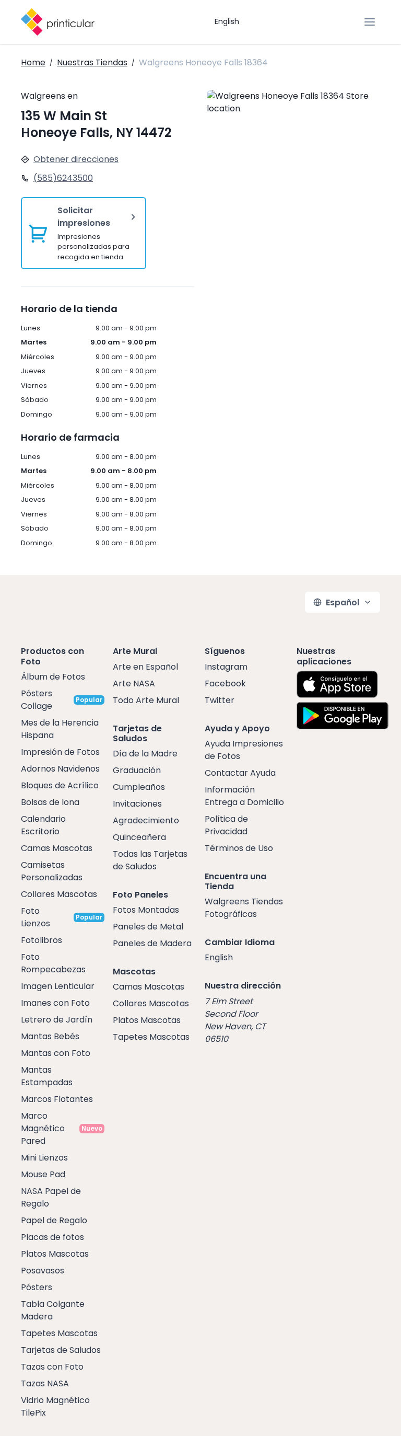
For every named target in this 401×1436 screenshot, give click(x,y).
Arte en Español (145, 667)
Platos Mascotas (55, 1254)
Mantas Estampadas (47, 1076)
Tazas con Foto (52, 1367)
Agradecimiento (146, 820)
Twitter (219, 700)
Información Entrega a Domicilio (244, 796)
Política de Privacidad (226, 825)
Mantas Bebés (50, 1036)
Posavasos (42, 1271)
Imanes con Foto (55, 1003)
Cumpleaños (139, 787)
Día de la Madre (145, 754)
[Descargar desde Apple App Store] (337, 684)
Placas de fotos (52, 1237)
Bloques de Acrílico (60, 785)
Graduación (137, 770)
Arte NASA (134, 683)
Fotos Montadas (146, 910)
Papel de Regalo (54, 1220)
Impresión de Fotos (60, 752)
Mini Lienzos (44, 1158)
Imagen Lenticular (58, 986)
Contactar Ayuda (240, 773)
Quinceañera (139, 837)
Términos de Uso (239, 848)
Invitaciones (137, 804)
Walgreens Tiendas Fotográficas (244, 907)
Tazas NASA (45, 1383)
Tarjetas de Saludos (61, 1350)
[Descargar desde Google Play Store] (342, 715)
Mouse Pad (43, 1174)
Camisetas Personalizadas (51, 871)
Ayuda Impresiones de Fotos (244, 750)
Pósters (36, 1287)
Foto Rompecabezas (53, 963)
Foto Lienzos (35, 917)
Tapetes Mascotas (59, 1333)
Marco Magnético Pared (43, 1128)
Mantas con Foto (55, 1053)
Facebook (225, 683)
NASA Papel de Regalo (51, 1197)
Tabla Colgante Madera (53, 1310)
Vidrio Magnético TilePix (55, 1406)
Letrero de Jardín (56, 1020)
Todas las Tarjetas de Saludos (150, 860)
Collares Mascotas (59, 894)
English (227, 21)
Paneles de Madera (152, 943)
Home (33, 62)
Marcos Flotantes (57, 1099)
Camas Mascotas (56, 848)
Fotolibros (41, 940)
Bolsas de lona (50, 802)
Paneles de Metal (148, 927)
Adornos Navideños (60, 769)
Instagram (226, 667)
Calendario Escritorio (43, 825)
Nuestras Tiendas (92, 62)
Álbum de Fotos (53, 677)
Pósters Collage (36, 699)
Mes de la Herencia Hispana (60, 729)
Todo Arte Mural (146, 700)
